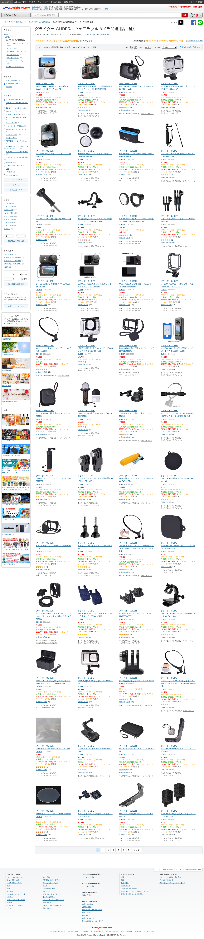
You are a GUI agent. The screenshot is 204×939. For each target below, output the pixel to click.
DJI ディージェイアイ (13, 108)
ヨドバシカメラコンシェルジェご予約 (172, 883)
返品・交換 (125, 883)
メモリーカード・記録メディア (53, 900)
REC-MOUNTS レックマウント (17, 129)
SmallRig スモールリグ (14, 114)
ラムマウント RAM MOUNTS (16, 117)
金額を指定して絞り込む (16, 241)
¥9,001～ (7, 229)
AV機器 (9, 902)
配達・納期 (86, 912)
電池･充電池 (47, 902)
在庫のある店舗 (41, 107)
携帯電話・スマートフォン (52, 880)
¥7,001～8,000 (8, 222)
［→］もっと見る (16, 179)
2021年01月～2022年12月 (12, 261)
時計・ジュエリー (49, 891)
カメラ (6, 34)
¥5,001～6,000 (8, 216)
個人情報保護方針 (97, 931)
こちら (77, 7)
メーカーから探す (88, 877)
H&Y (7, 169)
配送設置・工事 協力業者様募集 (132, 894)
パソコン (10, 897)
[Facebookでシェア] (193, 24)
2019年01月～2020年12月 (12, 257)
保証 (122, 880)
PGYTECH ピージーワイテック (17, 141)
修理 (122, 877)
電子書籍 (10, 891)
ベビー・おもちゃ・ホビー (16, 877)
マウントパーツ (105, 246)
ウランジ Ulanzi (11, 138)
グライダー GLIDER (13, 99)
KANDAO (9, 172)
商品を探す (86, 915)
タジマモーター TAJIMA (14, 126)
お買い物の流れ (87, 904)
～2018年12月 (8, 254)
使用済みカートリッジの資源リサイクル (134, 891)
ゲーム (9, 908)
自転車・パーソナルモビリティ (53, 905)
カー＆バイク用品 (49, 888)
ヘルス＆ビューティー (14, 883)
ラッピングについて (166, 880)
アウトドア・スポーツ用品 (16, 900)
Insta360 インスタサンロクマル (17, 103)
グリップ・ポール (189, 181)
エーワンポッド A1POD (14, 165)
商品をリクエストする (16, 306)
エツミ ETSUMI (11, 123)
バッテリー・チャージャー (128, 180)
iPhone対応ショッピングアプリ (93, 921)
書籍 (8, 888)
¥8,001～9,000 (8, 225)
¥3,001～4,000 (8, 210)
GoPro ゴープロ (11, 111)
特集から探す (86, 895)
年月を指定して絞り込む (16, 284)
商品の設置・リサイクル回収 (92, 910)
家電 (8, 885)
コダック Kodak (11, 134)
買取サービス (125, 885)
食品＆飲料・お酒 (13, 880)
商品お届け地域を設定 (40, 9)
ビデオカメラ (9, 37)
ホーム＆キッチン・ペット (16, 894)
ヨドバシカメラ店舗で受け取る (170, 877)
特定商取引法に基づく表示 (115, 931)
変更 (107, 9)
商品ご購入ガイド (88, 918)
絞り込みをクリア (16, 190)
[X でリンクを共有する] (180, 24)
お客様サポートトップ (57, 931)
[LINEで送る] (200, 24)
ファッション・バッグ (50, 883)
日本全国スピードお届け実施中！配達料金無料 (185, 7)
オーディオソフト (49, 897)
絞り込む (16, 185)
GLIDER (39, 92)
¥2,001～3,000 (8, 206)
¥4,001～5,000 (8, 213)
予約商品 (9, 86)
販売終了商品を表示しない (191, 47)
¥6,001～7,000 (8, 219)
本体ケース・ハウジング (169, 113)
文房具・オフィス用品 (14, 905)
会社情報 (138, 931)
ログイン (35, 7)
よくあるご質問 (149, 931)
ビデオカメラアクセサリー (15, 67)
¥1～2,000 (7, 203)
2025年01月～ (8, 267)
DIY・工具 (46, 877)
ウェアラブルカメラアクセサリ (46, 113)
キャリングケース (147, 114)
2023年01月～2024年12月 (12, 264)
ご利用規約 (84, 931)
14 (131, 569)
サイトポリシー (73, 931)
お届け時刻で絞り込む (195, 40)
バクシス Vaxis (11, 162)
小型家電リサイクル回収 (129, 888)
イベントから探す (88, 886)
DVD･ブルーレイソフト (51, 894)
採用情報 (129, 931)
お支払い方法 (86, 907)
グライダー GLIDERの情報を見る (97, 34)
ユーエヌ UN (10, 175)
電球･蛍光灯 (47, 908)
